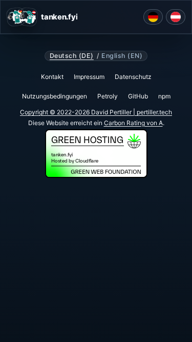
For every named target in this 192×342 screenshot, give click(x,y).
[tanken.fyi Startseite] (22, 17)
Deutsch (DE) (72, 56)
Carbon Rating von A (133, 123)
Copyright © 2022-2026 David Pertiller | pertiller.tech (96, 112)
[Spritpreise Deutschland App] (153, 17)
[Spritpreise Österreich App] (175, 17)
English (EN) (121, 56)
